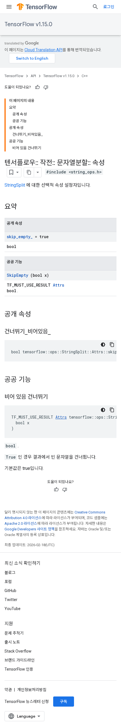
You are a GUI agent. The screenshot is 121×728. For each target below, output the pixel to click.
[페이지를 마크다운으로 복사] (29, 172)
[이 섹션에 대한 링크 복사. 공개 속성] (38, 314)
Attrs (58, 285)
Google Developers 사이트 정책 (30, 529)
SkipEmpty (17, 275)
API (33, 76)
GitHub (10, 590)
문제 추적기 (14, 633)
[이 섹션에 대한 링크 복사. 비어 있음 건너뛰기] (54, 397)
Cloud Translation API (43, 50)
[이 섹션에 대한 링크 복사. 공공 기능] (38, 380)
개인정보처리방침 (31, 689)
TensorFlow (14, 76)
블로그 (10, 572)
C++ (85, 76)
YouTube (13, 608)
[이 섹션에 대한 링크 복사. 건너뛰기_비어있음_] (57, 332)
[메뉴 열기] (9, 7)
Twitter (11, 599)
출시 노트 (12, 642)
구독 (63, 701)
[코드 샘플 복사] (111, 344)
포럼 (8, 581)
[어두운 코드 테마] (102, 344)
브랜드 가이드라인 (20, 660)
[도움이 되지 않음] (46, 87)
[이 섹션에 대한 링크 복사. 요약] (24, 207)
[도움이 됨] (37, 87)
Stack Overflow (18, 651)
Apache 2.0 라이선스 (21, 523)
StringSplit (15, 185)
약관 (8, 689)
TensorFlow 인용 (19, 669)
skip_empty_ (20, 236)
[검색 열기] (95, 6)
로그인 (108, 7)
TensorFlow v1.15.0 (28, 24)
